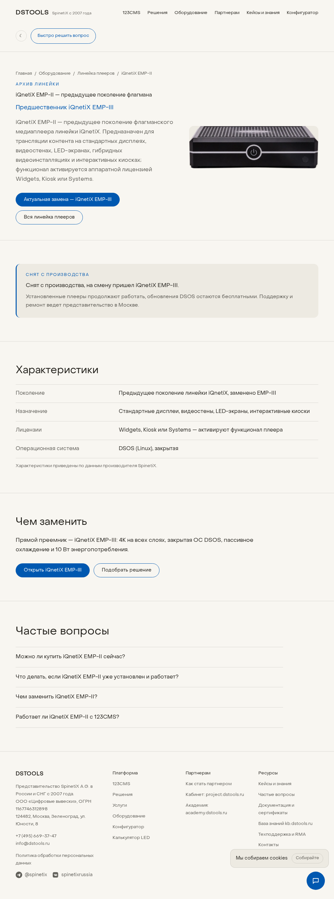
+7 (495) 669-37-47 (36, 836)
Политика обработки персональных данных (55, 859)
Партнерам (227, 13)
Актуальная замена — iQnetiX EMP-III (68, 199)
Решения (157, 13)
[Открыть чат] (316, 881)
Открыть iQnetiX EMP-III (53, 570)
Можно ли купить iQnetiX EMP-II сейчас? (70, 657)
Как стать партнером (209, 784)
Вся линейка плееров (49, 217)
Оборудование (191, 13)
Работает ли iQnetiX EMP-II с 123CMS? (67, 717)
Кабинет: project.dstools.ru (215, 795)
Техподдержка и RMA (282, 834)
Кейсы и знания (263, 13)
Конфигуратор (302, 13)
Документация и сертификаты (276, 809)
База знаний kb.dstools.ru (285, 824)
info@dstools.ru (33, 844)
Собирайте (307, 858)
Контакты (268, 845)
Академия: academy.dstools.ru (206, 809)
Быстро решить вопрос (63, 36)
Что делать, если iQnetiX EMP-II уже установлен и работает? (97, 677)
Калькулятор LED (131, 838)
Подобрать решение (126, 570)
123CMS (131, 13)
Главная (24, 73)
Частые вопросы (276, 795)
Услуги (120, 805)
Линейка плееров (95, 73)
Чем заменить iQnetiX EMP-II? (56, 697)
